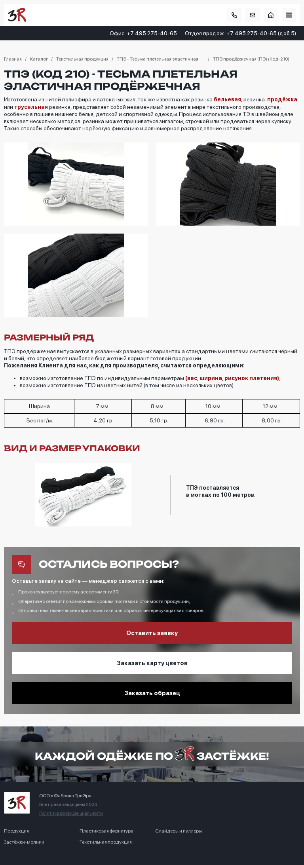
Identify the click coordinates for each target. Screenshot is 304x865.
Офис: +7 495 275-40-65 (143, 33)
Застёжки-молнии (24, 842)
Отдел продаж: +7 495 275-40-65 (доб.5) (240, 33)
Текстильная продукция (106, 842)
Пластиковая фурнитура (106, 831)
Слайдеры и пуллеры (178, 831)
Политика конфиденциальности (71, 813)
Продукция (16, 831)
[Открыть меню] (289, 15)
